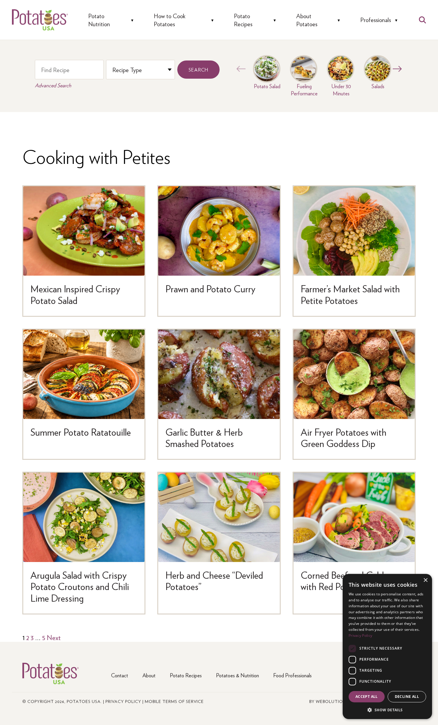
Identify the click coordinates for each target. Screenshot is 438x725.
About (149, 675)
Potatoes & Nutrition (237, 675)
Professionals (375, 20)
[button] (387, 709)
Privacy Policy (123, 701)
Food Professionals (292, 675)
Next (396, 69)
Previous (240, 69)
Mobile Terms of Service (174, 701)
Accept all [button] (366, 696)
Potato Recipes (243, 20)
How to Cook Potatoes (169, 20)
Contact (119, 675)
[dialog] (387, 646)
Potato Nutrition (99, 20)
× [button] (425, 580)
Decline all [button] (407, 696)
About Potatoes (306, 20)
